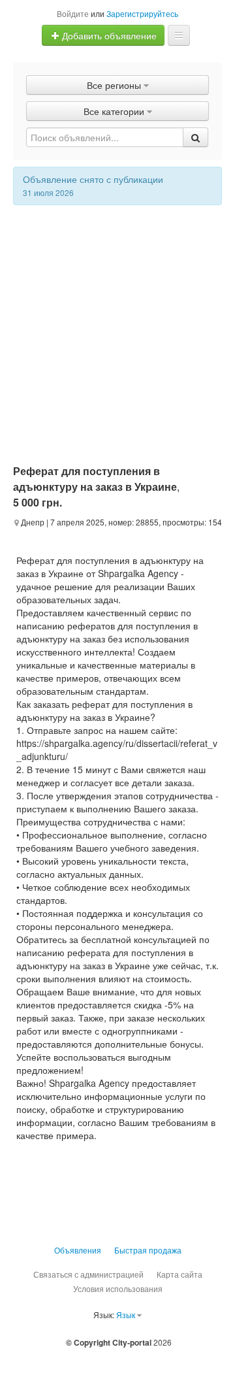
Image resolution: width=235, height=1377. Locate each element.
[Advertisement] (117, 329)
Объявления (77, 1249)
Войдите (73, 13)
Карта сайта (179, 1274)
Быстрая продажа (147, 1249)
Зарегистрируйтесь (142, 13)
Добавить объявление (108, 35)
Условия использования (118, 1288)
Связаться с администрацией (88, 1274)
